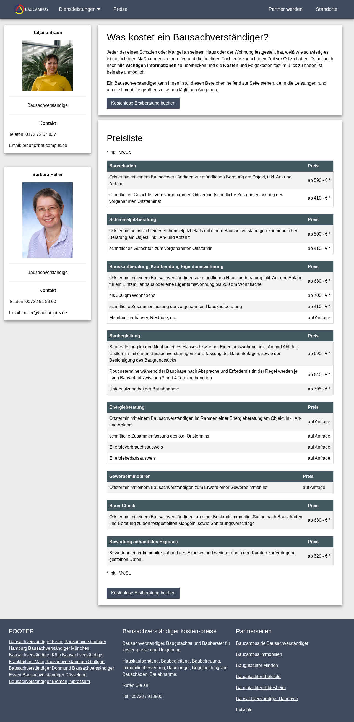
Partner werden (286, 9)
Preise (120, 9)
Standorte (326, 9)
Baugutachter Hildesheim (261, 687)
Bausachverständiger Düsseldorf (54, 674)
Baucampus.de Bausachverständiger (272, 643)
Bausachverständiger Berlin (36, 641)
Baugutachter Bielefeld (258, 676)
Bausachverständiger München (58, 648)
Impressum (79, 681)
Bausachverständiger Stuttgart (75, 661)
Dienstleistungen (78, 9)
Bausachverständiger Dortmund (40, 668)
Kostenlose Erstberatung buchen (143, 103)
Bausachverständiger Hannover (267, 698)
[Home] (31, 9)
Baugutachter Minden (257, 665)
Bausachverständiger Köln (35, 655)
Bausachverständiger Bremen (38, 681)
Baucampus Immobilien (259, 654)
